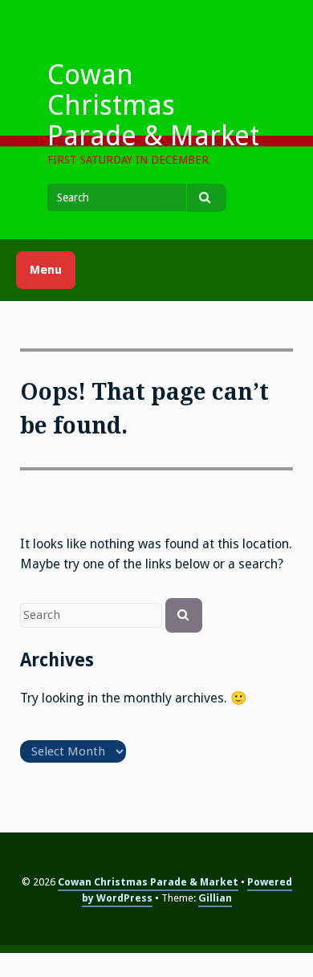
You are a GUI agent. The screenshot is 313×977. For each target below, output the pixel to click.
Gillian (215, 898)
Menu (46, 270)
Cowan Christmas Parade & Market (153, 105)
